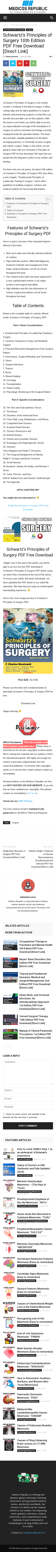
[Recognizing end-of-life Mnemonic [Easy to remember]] (9, 1323)
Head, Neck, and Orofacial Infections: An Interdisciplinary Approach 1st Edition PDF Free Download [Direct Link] (34, 1001)
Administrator (12, 56)
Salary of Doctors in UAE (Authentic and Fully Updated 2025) (33, 1168)
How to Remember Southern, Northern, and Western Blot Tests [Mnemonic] (34, 1381)
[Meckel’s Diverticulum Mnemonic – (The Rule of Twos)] (9, 1186)
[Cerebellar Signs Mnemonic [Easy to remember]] (9, 1278)
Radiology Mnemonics (26, 1419)
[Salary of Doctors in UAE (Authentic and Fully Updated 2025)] (9, 1170)
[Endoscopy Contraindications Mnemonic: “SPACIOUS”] (9, 1368)
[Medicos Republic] (28, 7)
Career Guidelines (25, 1159)
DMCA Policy (25, 801)
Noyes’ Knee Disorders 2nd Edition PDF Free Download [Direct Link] (34, 963)
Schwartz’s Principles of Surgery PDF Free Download (27, 215)
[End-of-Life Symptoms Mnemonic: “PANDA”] (9, 1338)
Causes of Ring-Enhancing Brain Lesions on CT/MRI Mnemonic (32, 1443)
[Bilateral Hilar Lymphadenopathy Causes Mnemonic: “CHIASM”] (9, 1414)
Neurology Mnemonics (26, 1236)
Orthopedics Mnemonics (27, 1206)
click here (31, 793)
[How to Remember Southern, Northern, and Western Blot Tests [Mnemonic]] (9, 1383)
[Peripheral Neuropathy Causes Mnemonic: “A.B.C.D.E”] (9, 1233)
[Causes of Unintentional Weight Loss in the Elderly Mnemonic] (9, 1308)
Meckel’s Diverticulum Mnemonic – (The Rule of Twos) (31, 1184)
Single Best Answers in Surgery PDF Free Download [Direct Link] (14, 854)
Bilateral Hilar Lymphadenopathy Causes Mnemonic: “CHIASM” (32, 1412)
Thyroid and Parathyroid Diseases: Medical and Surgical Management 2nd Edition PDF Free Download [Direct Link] (34, 980)
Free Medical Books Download (24, 25)
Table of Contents (15, 210)
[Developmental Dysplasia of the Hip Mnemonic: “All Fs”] (9, 1203)
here (30, 1526)
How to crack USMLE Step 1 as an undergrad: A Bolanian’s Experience (35, 1152)
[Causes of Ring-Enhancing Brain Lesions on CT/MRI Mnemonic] (9, 1445)
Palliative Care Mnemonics (28, 1310)
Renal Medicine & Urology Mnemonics (32, 1221)
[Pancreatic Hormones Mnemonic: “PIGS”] (9, 1399)
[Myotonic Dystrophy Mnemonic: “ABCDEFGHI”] (9, 1248)
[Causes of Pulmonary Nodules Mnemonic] (9, 1430)
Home (5, 25)
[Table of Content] (48, 199)
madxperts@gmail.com (34, 1532)
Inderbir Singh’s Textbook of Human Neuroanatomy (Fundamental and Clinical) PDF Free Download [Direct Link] (41, 859)
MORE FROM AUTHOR (18, 932)
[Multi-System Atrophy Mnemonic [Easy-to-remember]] (9, 1353)
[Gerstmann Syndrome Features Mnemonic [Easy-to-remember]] (9, 1263)
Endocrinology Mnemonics (28, 1401)
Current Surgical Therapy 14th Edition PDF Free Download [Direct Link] (33, 1020)
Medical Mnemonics (25, 1388)
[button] (52, 18)
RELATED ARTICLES (17, 925)
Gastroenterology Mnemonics (29, 1191)
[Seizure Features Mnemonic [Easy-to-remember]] (9, 1293)
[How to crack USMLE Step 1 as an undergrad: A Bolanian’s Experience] (9, 1153)
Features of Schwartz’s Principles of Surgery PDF (28, 205)
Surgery (29, 30)
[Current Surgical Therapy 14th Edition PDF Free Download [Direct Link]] (10, 1020)
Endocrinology (9, 981)
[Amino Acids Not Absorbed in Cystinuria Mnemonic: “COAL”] (9, 1218)
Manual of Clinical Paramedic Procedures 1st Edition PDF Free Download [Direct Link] (35, 1034)
